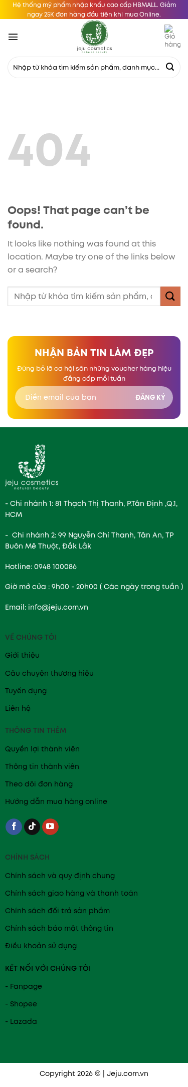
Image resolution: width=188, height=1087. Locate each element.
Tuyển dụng (26, 691)
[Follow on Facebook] (14, 827)
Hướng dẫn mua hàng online (56, 801)
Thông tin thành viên (42, 766)
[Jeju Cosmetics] (94, 36)
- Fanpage (23, 986)
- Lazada (21, 1021)
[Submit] (169, 67)
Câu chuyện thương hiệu (49, 673)
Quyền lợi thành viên (42, 749)
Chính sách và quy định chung (60, 876)
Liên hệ (18, 708)
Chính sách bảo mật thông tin (59, 928)
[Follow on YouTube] (50, 827)
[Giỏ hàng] (172, 37)
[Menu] (13, 36)
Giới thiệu (22, 655)
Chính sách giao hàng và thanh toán (71, 893)
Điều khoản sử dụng (41, 946)
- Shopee (21, 1004)
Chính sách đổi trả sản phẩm (57, 911)
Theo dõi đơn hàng (39, 784)
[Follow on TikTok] (32, 827)
